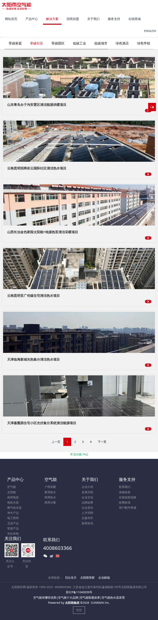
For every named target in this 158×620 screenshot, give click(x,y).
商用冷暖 (50, 502)
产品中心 (15, 479)
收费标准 (124, 502)
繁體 (79, 610)
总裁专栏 (87, 518)
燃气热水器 (14, 507)
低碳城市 (100, 43)
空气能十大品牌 (68, 597)
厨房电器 (13, 497)
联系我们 (124, 487)
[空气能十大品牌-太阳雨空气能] (16, 6)
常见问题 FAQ (79, 454)
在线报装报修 (127, 497)
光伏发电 (13, 533)
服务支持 (127, 479)
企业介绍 (87, 487)
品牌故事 (87, 502)
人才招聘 (87, 513)
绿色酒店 (122, 43)
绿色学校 (143, 43)
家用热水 (50, 492)
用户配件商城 (127, 507)
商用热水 (50, 497)
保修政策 (124, 492)
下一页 (102, 442)
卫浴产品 (13, 523)
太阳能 (11, 492)
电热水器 (13, 502)
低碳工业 (79, 43)
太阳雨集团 (72, 603)
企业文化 (87, 497)
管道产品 (13, 528)
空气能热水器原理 (113, 597)
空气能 (11, 487)
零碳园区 (58, 43)
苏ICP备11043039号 (79, 592)
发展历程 (87, 492)
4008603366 (57, 547)
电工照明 (13, 518)
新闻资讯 (87, 523)
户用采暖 (50, 487)
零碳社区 (36, 43)
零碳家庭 (15, 43)
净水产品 (13, 513)
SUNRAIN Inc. (100, 603)
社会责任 (87, 507)
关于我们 (90, 479)
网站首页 (11, 19)
